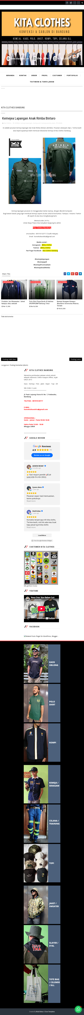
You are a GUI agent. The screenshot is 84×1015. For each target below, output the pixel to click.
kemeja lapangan (26, 123)
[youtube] (78, 2)
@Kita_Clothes (45, 248)
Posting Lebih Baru (9, 359)
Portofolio (72, 75)
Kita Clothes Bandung (50, 251)
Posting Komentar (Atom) (19, 365)
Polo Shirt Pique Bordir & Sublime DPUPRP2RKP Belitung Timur (41, 302)
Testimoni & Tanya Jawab (42, 82)
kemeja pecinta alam (48, 123)
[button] (78, 1009)
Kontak (22, 75)
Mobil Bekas (40, 1011)
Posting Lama (76, 359)
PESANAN (59, 123)
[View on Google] (29, 467)
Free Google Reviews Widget (43, 540)
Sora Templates (50, 1011)
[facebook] (67, 2)
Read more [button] (31, 501)
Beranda (10, 75)
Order (34, 75)
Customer (57, 75)
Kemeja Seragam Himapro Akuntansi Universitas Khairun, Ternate (68, 304)
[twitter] (71, 2)
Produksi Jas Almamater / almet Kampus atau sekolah (13, 302)
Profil (45, 75)
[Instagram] (74, 2)
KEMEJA (17, 123)
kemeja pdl (36, 123)
